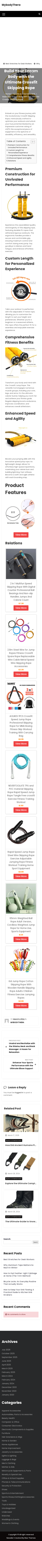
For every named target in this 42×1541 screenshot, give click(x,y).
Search (7, 1239)
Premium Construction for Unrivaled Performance (18, 146)
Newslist (10, 1538)
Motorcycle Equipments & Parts (16, 1470)
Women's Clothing (10, 1523)
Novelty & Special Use (12, 1474)
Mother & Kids (8, 1467)
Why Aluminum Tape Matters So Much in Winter (19, 1266)
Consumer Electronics (12, 1425)
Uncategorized (8, 1508)
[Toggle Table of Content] (31, 142)
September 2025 (9, 1357)
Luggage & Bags (9, 1459)
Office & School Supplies (13, 1478)
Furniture (6, 1433)
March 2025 (7, 1368)
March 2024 (7, 1376)
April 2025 (6, 1364)
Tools (4, 1500)
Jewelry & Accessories (12, 1452)
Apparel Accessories (11, 1410)
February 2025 (8, 1372)
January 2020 (8, 1394)
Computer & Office (10, 1422)
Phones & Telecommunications (16, 1482)
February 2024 (8, 1379)
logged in (19, 1092)
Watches (6, 1515)
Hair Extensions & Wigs (12, 1437)
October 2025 (8, 1353)
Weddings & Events (10, 1519)
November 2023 (9, 1391)
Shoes (4, 1489)
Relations (12, 161)
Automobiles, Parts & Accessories (17, 1414)
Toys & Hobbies (9, 1504)
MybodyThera (11, 5)
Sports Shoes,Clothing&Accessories (18, 1497)
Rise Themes (30, 1538)
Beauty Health (8, 1418)
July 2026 (6, 1349)
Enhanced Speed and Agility (20, 158)
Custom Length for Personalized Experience (18, 151)
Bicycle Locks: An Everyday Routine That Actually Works (20, 1282)
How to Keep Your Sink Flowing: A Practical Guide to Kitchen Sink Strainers (19, 1292)
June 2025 (6, 1361)
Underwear (7, 1512)
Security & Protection (11, 1485)
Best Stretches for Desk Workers (19, 1259)
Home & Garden (9, 1440)
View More (21, 534)
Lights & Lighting (9, 1455)
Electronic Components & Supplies (18, 1429)
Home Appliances (10, 1444)
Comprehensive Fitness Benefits (21, 155)
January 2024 (8, 1383)
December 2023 (9, 1387)
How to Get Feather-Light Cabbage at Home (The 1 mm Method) (20, 1274)
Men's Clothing (8, 1463)
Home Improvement (11, 1448)
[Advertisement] (21, 39)
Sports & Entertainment (13, 1140)
